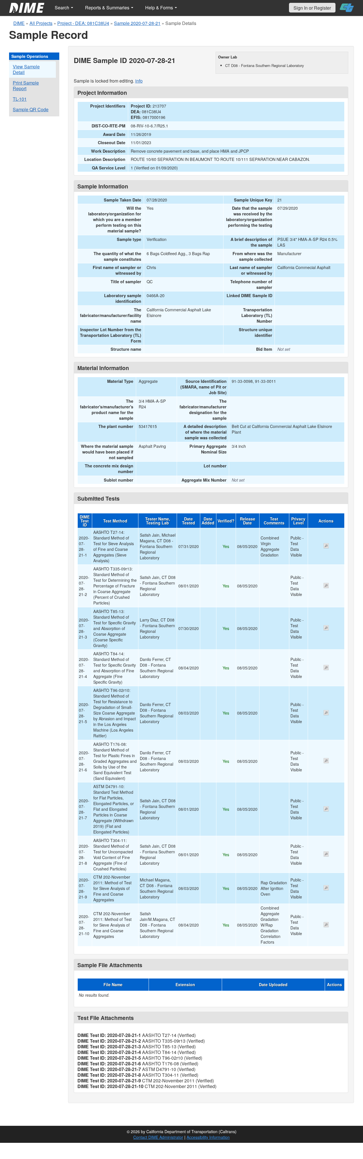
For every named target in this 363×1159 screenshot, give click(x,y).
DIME (19, 23)
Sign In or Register (312, 8)
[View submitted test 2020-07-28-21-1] (326, 546)
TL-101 (20, 99)
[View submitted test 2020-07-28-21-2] (326, 586)
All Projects (40, 23)
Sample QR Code (30, 109)
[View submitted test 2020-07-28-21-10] (326, 925)
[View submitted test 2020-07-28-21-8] (326, 854)
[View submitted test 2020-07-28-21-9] (326, 888)
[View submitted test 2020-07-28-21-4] (326, 668)
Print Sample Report (26, 85)
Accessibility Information (208, 1137)
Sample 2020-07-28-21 (137, 23)
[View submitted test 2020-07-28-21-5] (326, 713)
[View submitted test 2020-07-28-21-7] (326, 809)
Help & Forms (159, 7)
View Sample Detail (26, 69)
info (139, 80)
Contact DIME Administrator (158, 1137)
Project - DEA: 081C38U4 (83, 23)
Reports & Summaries (107, 7)
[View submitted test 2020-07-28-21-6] (326, 761)
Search (62, 7)
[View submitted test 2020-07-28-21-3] (326, 628)
